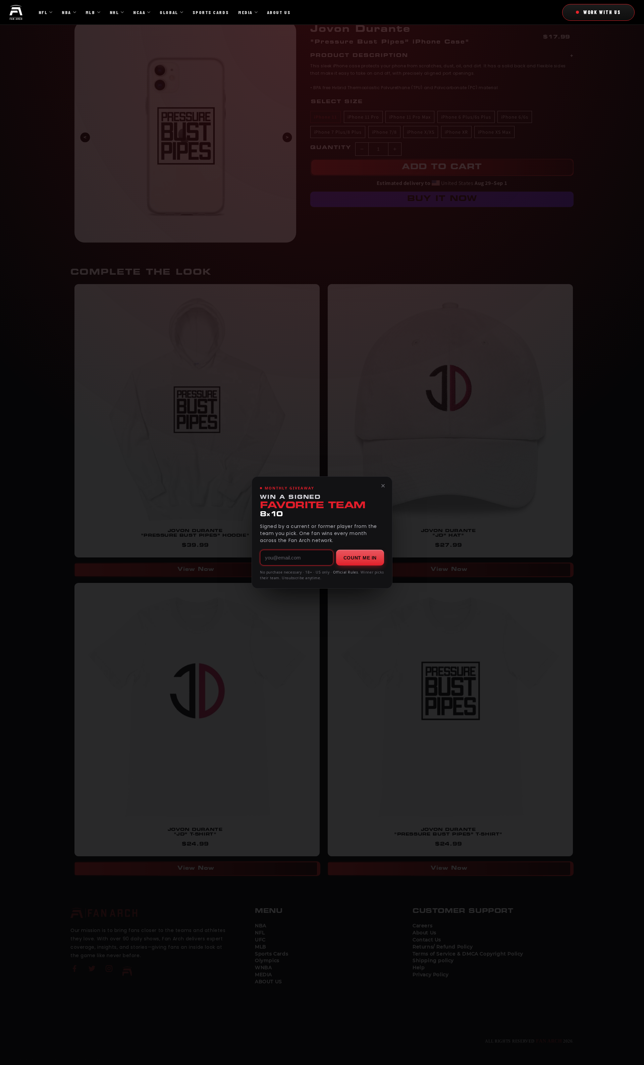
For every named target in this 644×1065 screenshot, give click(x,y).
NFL (43, 12)
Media (245, 12)
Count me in (360, 557)
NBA (66, 12)
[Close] (383, 485)
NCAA (139, 12)
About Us (278, 12)
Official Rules (345, 572)
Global (169, 12)
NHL (114, 12)
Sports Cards (211, 12)
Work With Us (602, 12)
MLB (90, 12)
